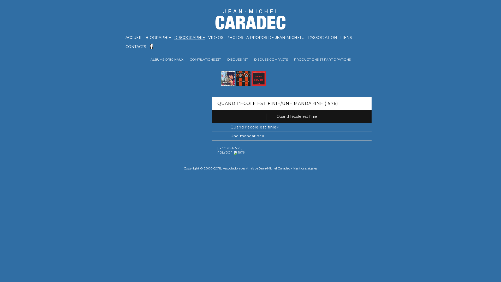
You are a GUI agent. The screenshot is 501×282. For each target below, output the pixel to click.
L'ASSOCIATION (322, 37)
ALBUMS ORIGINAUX (167, 59)
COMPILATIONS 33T (205, 59)
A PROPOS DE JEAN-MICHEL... (275, 37)
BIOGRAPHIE (158, 37)
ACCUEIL (134, 37)
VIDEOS (215, 37)
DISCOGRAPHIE (189, 37)
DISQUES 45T (237, 59)
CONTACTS (136, 46)
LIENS (346, 37)
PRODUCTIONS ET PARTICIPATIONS (322, 59)
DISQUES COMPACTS (271, 59)
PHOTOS (234, 37)
